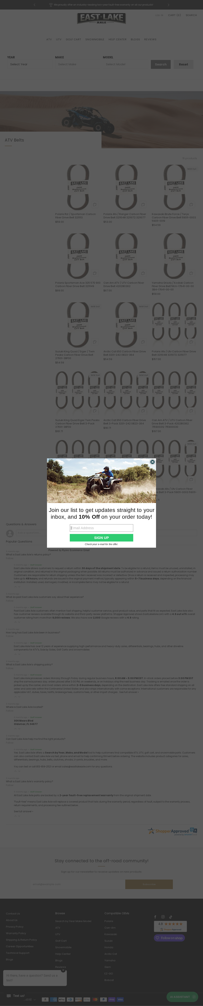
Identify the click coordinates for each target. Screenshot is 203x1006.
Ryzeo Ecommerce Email (76, 550)
